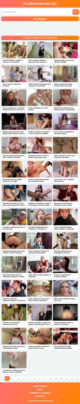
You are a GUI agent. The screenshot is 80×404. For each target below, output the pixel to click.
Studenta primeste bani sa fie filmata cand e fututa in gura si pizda (14, 133)
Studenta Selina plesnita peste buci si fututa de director (14, 156)
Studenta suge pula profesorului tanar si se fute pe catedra (14, 300)
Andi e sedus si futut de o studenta (12, 85)
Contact (40, 396)
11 (61, 378)
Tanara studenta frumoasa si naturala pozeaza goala (38, 252)
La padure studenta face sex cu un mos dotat (14, 228)
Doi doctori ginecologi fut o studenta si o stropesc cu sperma (38, 229)
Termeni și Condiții (40, 393)
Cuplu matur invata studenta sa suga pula (39, 275)
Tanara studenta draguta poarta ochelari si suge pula (64, 228)
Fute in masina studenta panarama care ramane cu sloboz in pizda (37, 62)
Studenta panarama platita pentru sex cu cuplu (12, 180)
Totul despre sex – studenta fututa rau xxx (64, 180)
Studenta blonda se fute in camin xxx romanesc (63, 323)
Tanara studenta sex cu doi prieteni (38, 109)
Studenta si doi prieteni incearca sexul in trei (11, 323)
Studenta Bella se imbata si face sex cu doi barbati (12, 61)
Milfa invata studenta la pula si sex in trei (65, 299)
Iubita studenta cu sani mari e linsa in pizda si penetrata (39, 299)
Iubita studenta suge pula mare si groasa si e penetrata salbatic (39, 85)
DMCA (40, 389)
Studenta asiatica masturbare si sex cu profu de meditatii (39, 132)
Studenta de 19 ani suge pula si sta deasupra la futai (14, 347)
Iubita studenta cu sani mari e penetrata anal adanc (64, 156)
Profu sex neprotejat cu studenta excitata (62, 275)
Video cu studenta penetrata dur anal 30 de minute (38, 180)
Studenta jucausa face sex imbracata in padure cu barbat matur (13, 276)
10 (56, 378)
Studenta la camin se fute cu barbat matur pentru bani (38, 156)
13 (72, 378)
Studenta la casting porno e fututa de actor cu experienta (64, 109)
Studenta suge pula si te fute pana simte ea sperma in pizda (14, 204)
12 (67, 378)
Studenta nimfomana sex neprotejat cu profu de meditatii (63, 252)
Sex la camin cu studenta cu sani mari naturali (64, 132)
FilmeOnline (40, 3)
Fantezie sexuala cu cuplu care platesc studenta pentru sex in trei (39, 324)
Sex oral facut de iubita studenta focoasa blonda (63, 347)
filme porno (40, 386)
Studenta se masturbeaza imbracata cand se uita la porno (63, 205)
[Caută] (75, 12)
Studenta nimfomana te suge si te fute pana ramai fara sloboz (39, 204)
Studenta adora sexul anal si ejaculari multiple (64, 61)
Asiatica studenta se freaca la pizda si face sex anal (39, 347)
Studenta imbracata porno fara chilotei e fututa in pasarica (14, 252)
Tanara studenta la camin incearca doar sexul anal (63, 85)
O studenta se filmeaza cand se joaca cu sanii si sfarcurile (14, 371)
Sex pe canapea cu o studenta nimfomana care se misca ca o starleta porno (14, 109)
